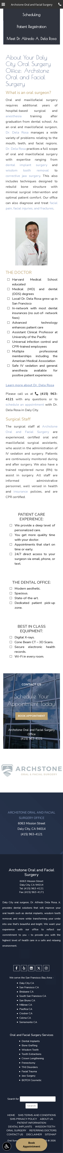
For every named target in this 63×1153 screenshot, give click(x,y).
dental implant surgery (26, 165)
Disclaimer (34, 1134)
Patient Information (31, 1123)
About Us (46, 1119)
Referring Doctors (43, 1130)
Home (11, 1115)
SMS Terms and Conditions (37, 1115)
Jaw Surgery (28, 1076)
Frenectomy (28, 1063)
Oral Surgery (16, 1130)
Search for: (13, 1099)
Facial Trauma (29, 1071)
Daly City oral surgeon (15, 902)
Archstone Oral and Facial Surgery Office (31, 732)
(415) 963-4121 (31, 738)
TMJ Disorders (30, 1067)
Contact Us (15, 1134)
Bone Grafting (29, 1045)
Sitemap (50, 1134)
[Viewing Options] (6, 1146)
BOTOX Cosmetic (31, 1080)
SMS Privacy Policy (23, 1119)
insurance (21, 491)
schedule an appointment (25, 404)
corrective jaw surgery (23, 176)
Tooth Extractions (31, 1054)
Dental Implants (31, 1041)
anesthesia (13, 116)
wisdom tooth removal (27, 170)
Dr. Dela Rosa (17, 132)
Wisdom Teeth (30, 1050)
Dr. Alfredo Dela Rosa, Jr (45, 902)
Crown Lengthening (33, 1058)
